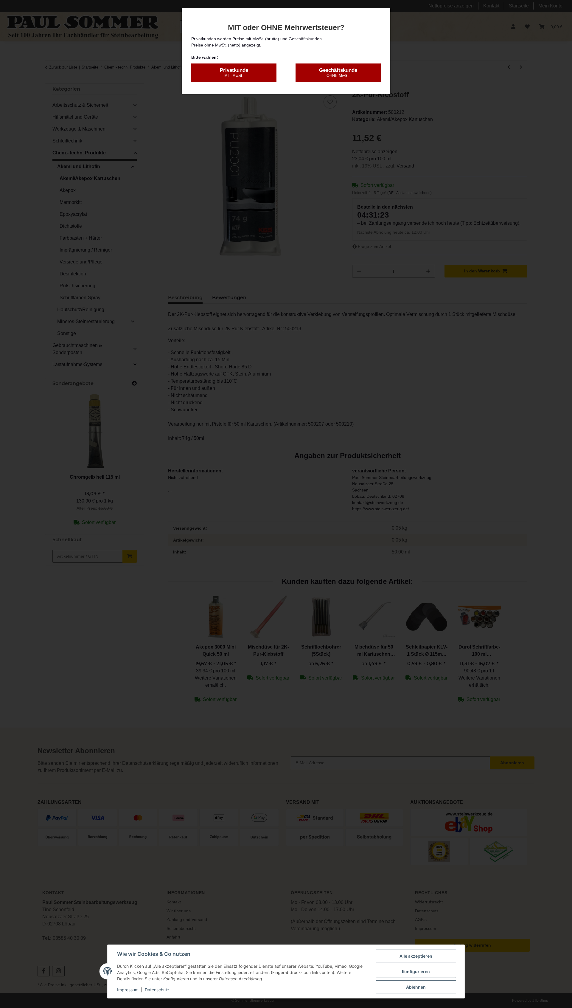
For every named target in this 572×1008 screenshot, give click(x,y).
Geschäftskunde (338, 72)
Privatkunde (234, 72)
